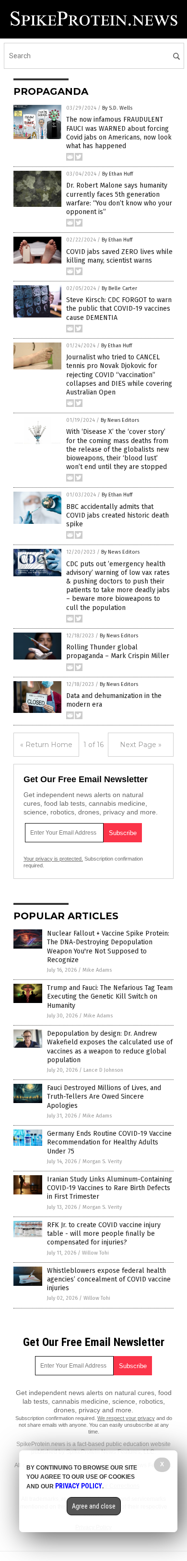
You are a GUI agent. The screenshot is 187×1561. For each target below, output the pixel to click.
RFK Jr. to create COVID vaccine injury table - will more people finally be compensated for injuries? (104, 1233)
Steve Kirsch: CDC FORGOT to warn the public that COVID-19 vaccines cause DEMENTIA (119, 308)
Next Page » (141, 744)
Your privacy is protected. (53, 859)
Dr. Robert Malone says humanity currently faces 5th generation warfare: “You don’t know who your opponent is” (119, 198)
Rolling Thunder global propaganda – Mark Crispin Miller (117, 651)
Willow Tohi (95, 1253)
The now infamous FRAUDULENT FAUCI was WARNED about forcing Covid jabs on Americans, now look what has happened (119, 132)
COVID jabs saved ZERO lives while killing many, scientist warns (119, 256)
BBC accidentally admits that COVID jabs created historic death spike (117, 515)
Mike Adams (97, 970)
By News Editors (120, 420)
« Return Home (46, 744)
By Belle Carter (119, 288)
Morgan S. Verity (102, 1161)
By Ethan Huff (117, 174)
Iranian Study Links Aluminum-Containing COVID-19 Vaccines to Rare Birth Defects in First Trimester (109, 1188)
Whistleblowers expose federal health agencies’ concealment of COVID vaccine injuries (109, 1279)
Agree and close (94, 1506)
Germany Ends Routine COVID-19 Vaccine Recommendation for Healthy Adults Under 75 (109, 1142)
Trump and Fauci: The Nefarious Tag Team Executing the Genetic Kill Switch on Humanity (110, 996)
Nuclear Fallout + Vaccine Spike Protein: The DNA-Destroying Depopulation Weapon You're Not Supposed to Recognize (108, 946)
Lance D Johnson (103, 1070)
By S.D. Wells (117, 108)
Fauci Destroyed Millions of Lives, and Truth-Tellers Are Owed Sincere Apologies (104, 1096)
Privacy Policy (78, 1486)
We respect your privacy (126, 1418)
